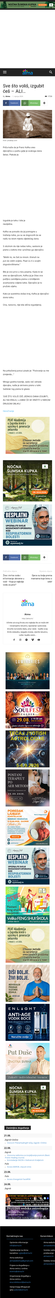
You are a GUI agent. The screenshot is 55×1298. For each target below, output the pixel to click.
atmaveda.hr (49, 1263)
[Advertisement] (27, 39)
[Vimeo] (33, 640)
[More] (44, 103)
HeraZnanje (8, 411)
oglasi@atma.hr (25, 1253)
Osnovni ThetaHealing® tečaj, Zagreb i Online (26, 1142)
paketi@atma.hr (21, 1289)
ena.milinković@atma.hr (20, 1282)
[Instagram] (21, 640)
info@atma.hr (16, 1245)
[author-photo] (28, 610)
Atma (8, 96)
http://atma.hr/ (27, 618)
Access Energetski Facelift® (19, 1179)
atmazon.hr (49, 1256)
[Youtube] (39, 640)
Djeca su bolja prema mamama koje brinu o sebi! (41, 578)
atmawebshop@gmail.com (21, 1260)
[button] (4, 72)
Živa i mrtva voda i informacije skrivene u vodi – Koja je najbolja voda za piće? (13, 580)
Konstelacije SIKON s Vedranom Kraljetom (25, 1160)
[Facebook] (15, 640)
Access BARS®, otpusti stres (19, 1166)
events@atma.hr (17, 1271)
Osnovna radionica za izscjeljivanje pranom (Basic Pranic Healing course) (27, 1156)
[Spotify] (27, 640)
